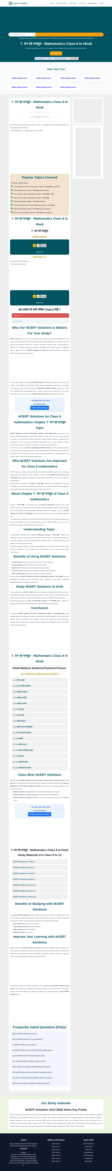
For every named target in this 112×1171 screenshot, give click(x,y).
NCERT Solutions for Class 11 (24, 891)
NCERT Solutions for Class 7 (24, 867)
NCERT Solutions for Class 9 (24, 879)
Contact (101, 3)
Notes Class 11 (56, 1158)
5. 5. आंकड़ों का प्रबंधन (20, 703)
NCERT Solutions (61, 3)
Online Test (82, 3)
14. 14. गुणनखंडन (18, 756)
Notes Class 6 (56, 1143)
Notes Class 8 (56, 1149)
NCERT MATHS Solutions (40, 408)
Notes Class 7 (56, 1146)
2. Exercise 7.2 (17, 321)
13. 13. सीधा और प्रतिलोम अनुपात (23, 750)
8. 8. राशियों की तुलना (19, 721)
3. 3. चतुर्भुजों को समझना (20, 692)
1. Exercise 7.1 (17, 315)
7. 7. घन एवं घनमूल (18, 715)
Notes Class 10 (55, 1155)
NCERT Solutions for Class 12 (24, 897)
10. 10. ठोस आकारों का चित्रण (22, 733)
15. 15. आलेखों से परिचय (20, 762)
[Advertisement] (56, 18)
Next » (43, 245)
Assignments (88, 1158)
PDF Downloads (88, 1155)
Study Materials (92, 3)
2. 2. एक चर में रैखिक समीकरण (22, 686)
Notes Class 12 (55, 1161)
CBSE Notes (73, 3)
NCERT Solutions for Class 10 (24, 885)
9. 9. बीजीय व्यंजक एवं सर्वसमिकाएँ (22, 727)
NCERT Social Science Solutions (39, 814)
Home (52, 3)
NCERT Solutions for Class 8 (24, 873)
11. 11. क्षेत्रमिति (18, 738)
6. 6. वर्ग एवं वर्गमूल (18, 709)
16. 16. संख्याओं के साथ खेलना (22, 768)
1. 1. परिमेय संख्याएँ (18, 680)
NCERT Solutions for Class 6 (24, 862)
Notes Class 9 (56, 1152)
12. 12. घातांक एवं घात (19, 744)
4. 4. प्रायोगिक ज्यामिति (20, 697)
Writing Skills (88, 1161)
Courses (23, 1152)
